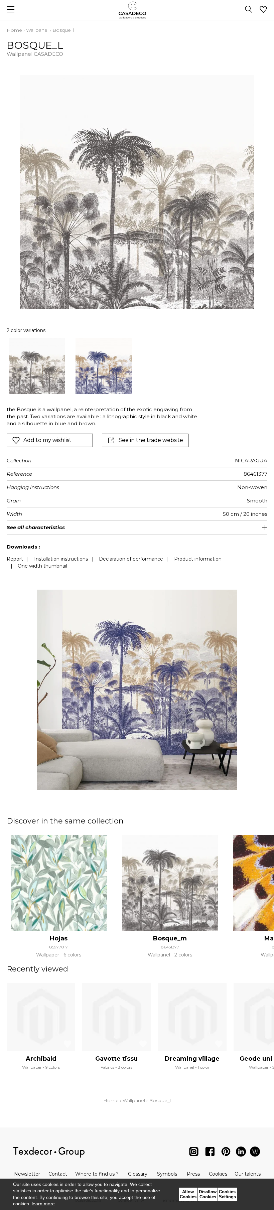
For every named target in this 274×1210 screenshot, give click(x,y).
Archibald (41, 1058)
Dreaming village (192, 1058)
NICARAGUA (251, 460)
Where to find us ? (97, 1174)
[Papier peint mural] (255, 1153)
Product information (198, 559)
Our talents (248, 1174)
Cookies (218, 1174)
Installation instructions (61, 559)
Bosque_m (170, 938)
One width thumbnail (42, 566)
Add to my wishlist (47, 440)
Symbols (167, 1174)
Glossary (137, 1174)
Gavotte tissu (116, 1058)
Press (193, 1174)
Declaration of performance (131, 559)
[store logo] (137, 10)
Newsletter (27, 1174)
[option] (37, 366)
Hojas (58, 938)
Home (14, 30)
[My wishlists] (263, 10)
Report (15, 559)
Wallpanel (37, 30)
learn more (43, 1203)
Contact (57, 1174)
